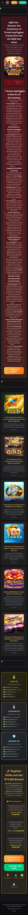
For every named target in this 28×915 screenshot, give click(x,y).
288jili (15, 303)
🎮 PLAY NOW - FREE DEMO (14, 867)
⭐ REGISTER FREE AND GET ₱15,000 (14, 859)
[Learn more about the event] (14, 11)
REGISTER (22, 2)
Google (14, 911)
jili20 (21, 186)
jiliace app (14, 362)
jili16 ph (16, 344)
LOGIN (14, 2)
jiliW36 (16, 166)
